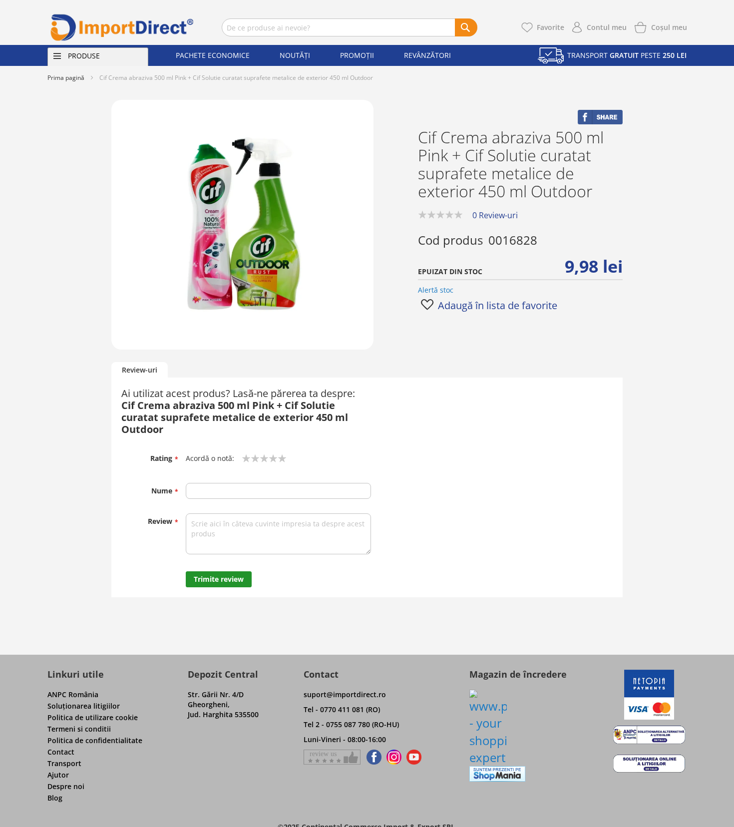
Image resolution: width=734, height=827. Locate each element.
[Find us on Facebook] (372, 757)
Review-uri (139, 370)
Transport (64, 763)
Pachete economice (213, 55)
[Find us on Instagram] (394, 757)
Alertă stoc (435, 290)
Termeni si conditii (79, 729)
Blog (54, 798)
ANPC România (72, 694)
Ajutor (58, 775)
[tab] (139, 370)
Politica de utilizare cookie (92, 717)
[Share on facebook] (600, 121)
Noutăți (295, 55)
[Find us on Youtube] (414, 757)
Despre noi (65, 786)
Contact (60, 752)
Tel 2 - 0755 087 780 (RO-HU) (351, 724)
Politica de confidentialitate (94, 740)
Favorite (550, 27)
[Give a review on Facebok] (332, 757)
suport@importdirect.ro (345, 694)
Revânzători (427, 55)
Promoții (357, 55)
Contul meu (607, 27)
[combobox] (349, 27)
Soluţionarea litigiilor (83, 706)
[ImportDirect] (122, 27)
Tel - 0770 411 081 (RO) (342, 709)
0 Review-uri (495, 215)
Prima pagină (65, 77)
